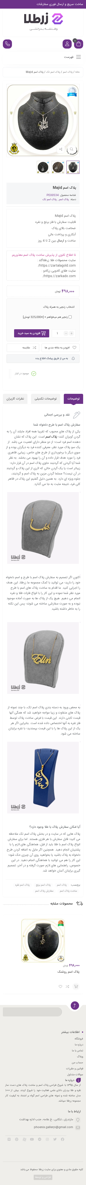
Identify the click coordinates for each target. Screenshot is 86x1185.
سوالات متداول (75, 1075)
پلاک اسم (68, 72)
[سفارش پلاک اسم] (43, 22)
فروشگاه (79, 1039)
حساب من (77, 1063)
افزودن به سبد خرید (29, 333)
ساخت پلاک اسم (68, 891)
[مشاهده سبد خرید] (78, 44)
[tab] (73, 399)
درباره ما (79, 1045)
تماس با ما (77, 1051)
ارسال (60, 240)
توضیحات (73, 398)
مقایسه (26, 348)
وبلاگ (80, 1057)
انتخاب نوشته (76, 986)
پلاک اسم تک (53, 72)
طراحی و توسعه (42, 1177)
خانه (77, 72)
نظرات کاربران (15, 398)
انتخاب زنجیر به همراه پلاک (59, 307)
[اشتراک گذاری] (60, 149)
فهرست (69, 57)
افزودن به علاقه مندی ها (57, 348)
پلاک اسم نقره (22, 885)
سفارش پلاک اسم (44, 891)
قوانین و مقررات (74, 1069)
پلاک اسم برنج (43, 885)
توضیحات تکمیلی (46, 398)
